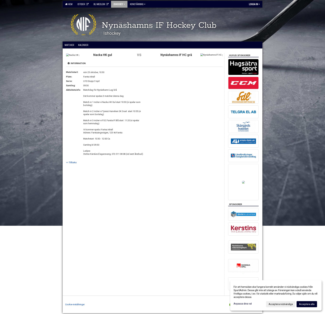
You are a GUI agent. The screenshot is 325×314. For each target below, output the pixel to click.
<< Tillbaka (71, 162)
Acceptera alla (307, 304)
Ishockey (118, 4)
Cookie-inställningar (75, 304)
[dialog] (276, 295)
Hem (69, 4)
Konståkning (137, 4)
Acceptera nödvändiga (281, 304)
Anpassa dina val (243, 303)
